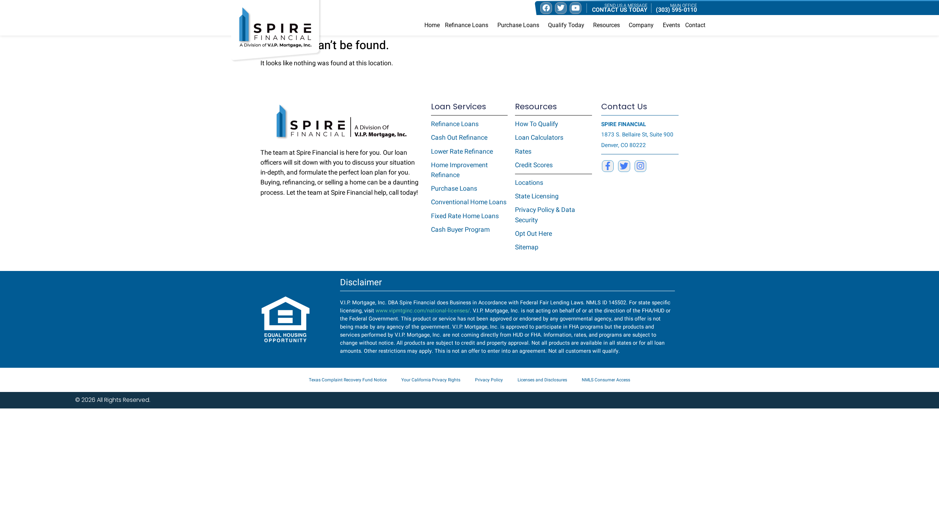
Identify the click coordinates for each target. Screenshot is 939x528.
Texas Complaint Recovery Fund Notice (348, 380)
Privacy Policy (489, 380)
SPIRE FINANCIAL (623, 124)
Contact (695, 25)
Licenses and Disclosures (542, 380)
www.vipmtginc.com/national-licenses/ (423, 311)
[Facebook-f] (608, 166)
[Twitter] (624, 166)
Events (671, 25)
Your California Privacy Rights (430, 380)
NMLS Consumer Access (606, 380)
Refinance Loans (466, 25)
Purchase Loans (518, 25)
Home (432, 25)
